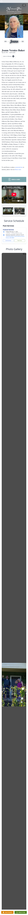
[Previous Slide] (3, 684)
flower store (18, 169)
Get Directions (8, 240)
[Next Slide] (24, 684)
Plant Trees (19, 240)
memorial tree (19, 167)
